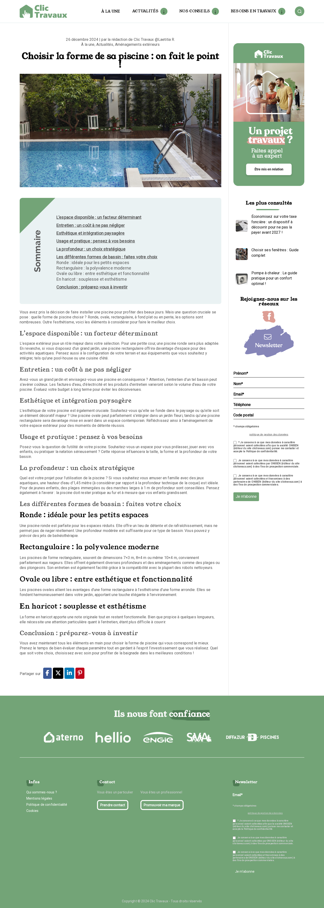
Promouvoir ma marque (162, 805)
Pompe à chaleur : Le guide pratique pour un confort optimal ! (274, 278)
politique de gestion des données (268, 434)
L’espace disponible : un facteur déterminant (98, 217)
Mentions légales (39, 798)
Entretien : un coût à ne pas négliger (90, 225)
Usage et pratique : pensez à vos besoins (95, 240)
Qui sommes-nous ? (41, 792)
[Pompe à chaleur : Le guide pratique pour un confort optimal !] (240, 278)
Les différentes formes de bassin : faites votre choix (106, 256)
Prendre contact (112, 805)
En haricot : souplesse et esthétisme (91, 279)
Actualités (145, 11)
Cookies (32, 811)
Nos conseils (194, 11)
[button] (162, 11)
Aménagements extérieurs (137, 44)
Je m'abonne (246, 496)
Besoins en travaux (253, 11)
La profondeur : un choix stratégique (90, 249)
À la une (110, 11)
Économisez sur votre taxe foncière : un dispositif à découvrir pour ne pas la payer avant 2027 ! (274, 224)
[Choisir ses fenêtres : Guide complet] (240, 253)
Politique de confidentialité (46, 804)
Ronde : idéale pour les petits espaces (92, 262)
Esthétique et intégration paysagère (90, 233)
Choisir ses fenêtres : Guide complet (275, 252)
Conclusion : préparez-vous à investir (92, 286)
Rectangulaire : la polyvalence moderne (93, 267)
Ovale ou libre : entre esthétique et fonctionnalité (102, 273)
